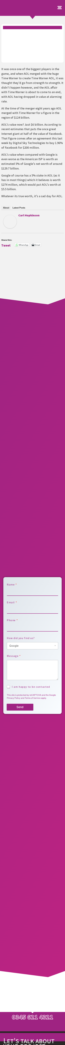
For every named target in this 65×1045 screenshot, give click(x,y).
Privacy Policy (13, 698)
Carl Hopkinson (29, 215)
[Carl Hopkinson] (10, 227)
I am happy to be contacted (31, 686)
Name (12, 584)
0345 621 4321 (32, 1017)
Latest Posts (18, 207)
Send (20, 707)
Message (13, 656)
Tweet (5, 245)
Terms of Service (32, 698)
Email (12, 602)
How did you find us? (21, 638)
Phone (12, 620)
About (6, 207)
